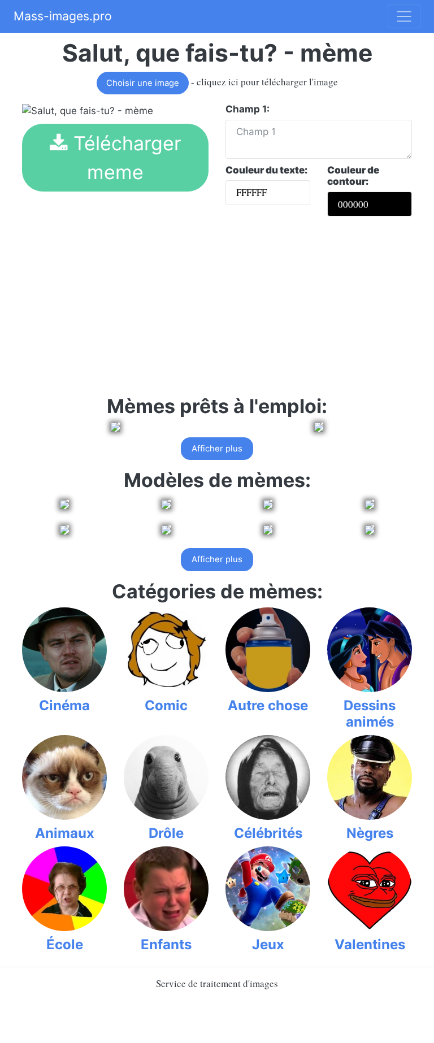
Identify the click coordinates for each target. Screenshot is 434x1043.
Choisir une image (142, 83)
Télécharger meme (124, 158)
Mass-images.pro (63, 15)
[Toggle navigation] (404, 16)
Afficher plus (217, 449)
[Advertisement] (217, 310)
